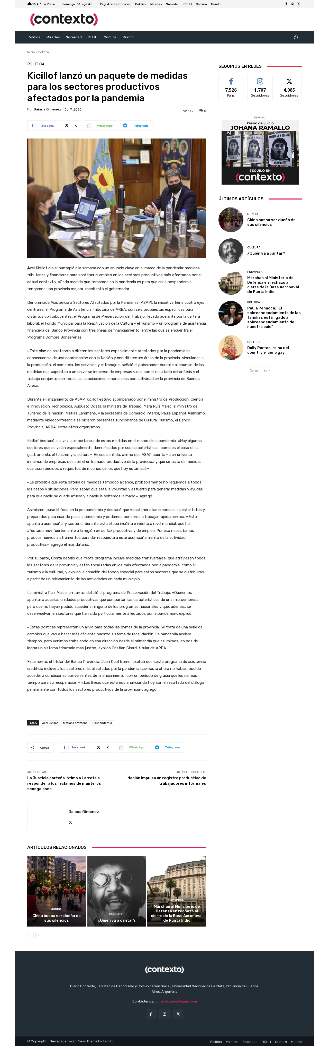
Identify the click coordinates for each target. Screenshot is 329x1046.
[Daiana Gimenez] (48, 817)
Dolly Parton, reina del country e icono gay (268, 350)
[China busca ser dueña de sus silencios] (56, 891)
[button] (296, 37)
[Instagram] (292, 4)
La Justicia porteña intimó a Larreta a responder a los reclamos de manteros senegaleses (64, 783)
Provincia (176, 900)
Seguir (260, 79)
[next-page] (38, 935)
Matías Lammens (75, 723)
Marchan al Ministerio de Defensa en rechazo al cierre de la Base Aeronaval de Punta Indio (177, 913)
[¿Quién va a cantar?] (116, 891)
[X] (299, 4)
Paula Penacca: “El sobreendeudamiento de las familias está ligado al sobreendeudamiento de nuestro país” (274, 317)
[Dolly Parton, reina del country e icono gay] (230, 347)
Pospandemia (102, 723)
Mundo (56, 909)
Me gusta (231, 79)
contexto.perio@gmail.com (176, 1001)
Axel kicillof (50, 723)
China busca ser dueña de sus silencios (56, 918)
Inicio (31, 52)
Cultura (116, 914)
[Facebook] (286, 4)
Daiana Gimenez (47, 109)
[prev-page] (30, 935)
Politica (43, 52)
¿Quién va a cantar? (116, 920)
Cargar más (258, 370)
